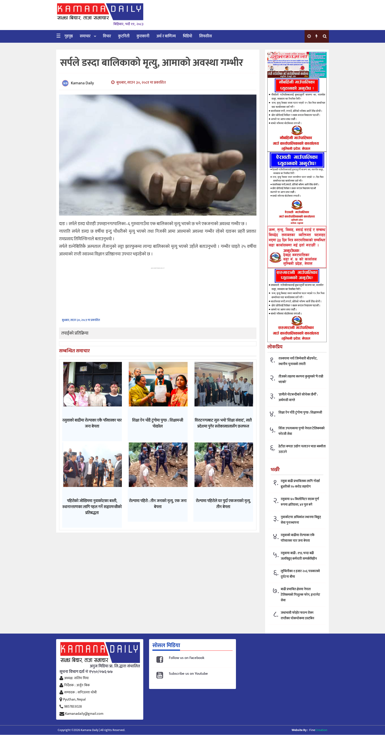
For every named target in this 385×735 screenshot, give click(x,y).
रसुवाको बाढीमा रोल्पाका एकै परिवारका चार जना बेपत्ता (297, 537)
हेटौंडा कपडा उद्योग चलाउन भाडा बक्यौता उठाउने (302, 449)
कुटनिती (123, 36)
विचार (107, 36)
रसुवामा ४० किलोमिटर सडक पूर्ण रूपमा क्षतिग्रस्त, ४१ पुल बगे (300, 501)
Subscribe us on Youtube (188, 673)
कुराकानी (143, 36)
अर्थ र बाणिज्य (166, 36)
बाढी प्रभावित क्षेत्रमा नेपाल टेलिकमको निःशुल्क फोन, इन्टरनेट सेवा (300, 594)
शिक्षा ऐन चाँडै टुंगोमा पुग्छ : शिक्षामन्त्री (300, 412)
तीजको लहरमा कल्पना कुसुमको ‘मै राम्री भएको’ (301, 379)
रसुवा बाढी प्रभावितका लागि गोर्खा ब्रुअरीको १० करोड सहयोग (300, 483)
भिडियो (187, 36)
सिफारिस (205, 36)
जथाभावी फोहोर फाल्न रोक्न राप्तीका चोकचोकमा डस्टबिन (297, 615)
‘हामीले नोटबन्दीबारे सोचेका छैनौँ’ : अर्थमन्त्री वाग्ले (298, 397)
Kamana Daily (82, 83)
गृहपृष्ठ (68, 36)
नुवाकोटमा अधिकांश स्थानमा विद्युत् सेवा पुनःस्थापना (301, 519)
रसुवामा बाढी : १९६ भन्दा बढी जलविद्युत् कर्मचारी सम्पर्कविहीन (299, 555)
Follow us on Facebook (186, 658)
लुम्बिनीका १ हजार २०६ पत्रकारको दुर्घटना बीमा (300, 574)
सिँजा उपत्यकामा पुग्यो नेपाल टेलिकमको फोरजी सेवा (302, 431)
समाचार (85, 36)
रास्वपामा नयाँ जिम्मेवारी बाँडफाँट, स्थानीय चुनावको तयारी (298, 361)
